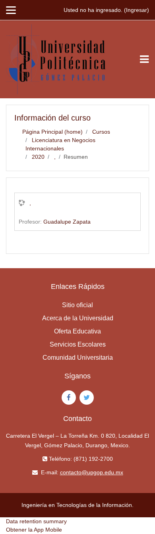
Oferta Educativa (77, 331)
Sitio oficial (77, 305)
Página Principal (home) (52, 132)
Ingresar (136, 10)
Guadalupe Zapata (67, 221)
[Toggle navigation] (144, 59)
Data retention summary (36, 521)
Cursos (101, 132)
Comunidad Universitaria (78, 357)
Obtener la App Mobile (34, 529)
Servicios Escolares (78, 344)
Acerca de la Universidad (77, 318)
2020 (38, 157)
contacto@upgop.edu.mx (91, 472)
